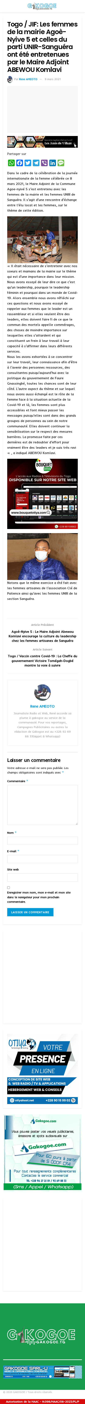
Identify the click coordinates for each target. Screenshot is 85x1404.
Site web (13, 869)
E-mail (13, 851)
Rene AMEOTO (28, 79)
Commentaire (17, 781)
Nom (12, 833)
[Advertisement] (42, 977)
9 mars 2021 (53, 79)
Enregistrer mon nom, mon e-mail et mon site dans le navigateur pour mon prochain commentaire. (39, 897)
